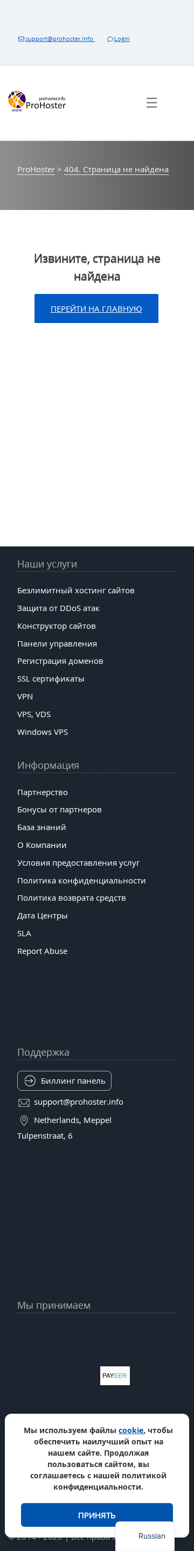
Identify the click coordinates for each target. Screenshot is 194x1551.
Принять (97, 1515)
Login (122, 38)
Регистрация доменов (60, 660)
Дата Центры (42, 915)
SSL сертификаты (51, 678)
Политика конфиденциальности (81, 880)
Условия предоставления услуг (78, 862)
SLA (24, 933)
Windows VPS (42, 731)
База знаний (41, 827)
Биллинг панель (73, 1080)
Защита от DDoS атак (58, 607)
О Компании (42, 844)
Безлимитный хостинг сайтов (76, 590)
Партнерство (42, 792)
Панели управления (57, 643)
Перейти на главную (96, 308)
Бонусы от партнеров (59, 809)
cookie (131, 1430)
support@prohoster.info (60, 38)
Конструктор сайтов (56, 625)
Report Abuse (42, 950)
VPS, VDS (34, 713)
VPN (25, 696)
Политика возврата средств (71, 897)
